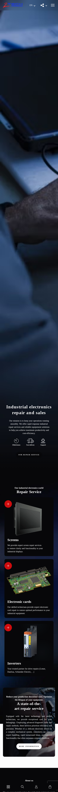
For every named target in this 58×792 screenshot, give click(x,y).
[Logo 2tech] (13, 5)
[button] (32, 5)
